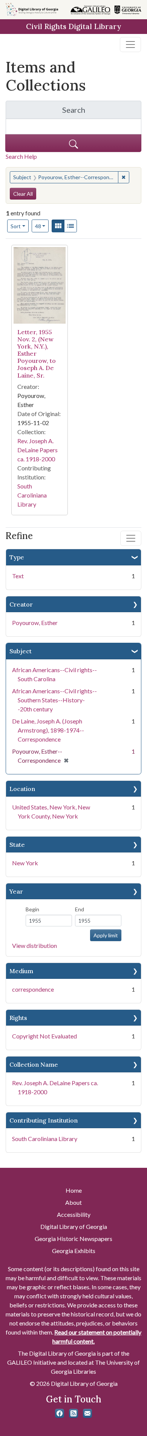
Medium (21, 971)
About (73, 1202)
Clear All (23, 193)
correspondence (33, 989)
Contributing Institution (43, 1120)
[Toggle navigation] (130, 44)
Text (18, 575)
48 (42, 226)
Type (16, 557)
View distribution (34, 945)
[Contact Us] (87, 1413)
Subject (20, 651)
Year (16, 891)
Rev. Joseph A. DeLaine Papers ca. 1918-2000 (37, 449)
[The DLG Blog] (73, 1413)
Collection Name (33, 1064)
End (79, 909)
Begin (32, 909)
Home (74, 1190)
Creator (21, 604)
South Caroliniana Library (44, 1138)
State (17, 844)
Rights (18, 1017)
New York (25, 862)
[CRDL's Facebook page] (59, 1413)
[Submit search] (73, 143)
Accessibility (73, 1214)
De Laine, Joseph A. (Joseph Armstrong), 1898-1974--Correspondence (48, 730)
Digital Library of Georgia (73, 1226)
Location (22, 788)
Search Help (21, 156)
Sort (16, 226)
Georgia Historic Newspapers (73, 1238)
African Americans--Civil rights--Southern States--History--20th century (54, 700)
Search (101, 111)
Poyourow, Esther (35, 622)
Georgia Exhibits (73, 1250)
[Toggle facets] (130, 538)
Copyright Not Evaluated (44, 1036)
